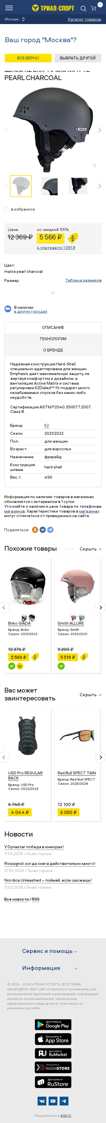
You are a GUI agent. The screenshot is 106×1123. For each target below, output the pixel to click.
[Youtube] (53, 1101)
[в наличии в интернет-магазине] (19, 666)
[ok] (35, 530)
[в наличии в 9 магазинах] (11, 666)
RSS (36, 899)
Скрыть (88, 549)
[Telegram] (64, 1101)
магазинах (89, 511)
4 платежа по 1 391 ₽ (56, 247)
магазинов (14, 511)
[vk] (43, 530)
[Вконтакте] (42, 1101)
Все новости (16, 899)
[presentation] (9, 130)
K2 (46, 425)
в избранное (23, 209)
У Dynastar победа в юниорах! (34, 847)
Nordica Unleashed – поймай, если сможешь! (48, 880)
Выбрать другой (78, 58)
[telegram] (50, 530)
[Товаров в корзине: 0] (95, 9)
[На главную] (53, 8)
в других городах (30, 311)
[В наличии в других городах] (61, 666)
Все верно (28, 58)
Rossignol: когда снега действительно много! (50, 863)
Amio (66, 1115)
